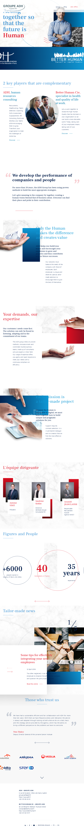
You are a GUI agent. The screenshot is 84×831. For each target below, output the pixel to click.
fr (53, 825)
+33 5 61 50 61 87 (24, 813)
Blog (65, 7)
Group (58, 7)
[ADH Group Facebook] (29, 825)
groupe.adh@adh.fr (25, 795)
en (58, 825)
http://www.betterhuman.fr (27, 811)
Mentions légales (44, 825)
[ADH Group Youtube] (34, 825)
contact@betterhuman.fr (26, 809)
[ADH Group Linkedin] (25, 825)
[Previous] (35, 601)
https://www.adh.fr (25, 797)
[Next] (49, 601)
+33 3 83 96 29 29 (24, 799)
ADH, (6, 92)
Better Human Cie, (68, 92)
